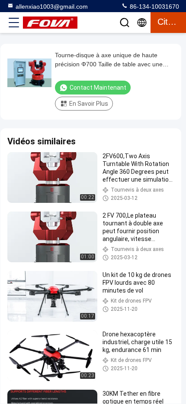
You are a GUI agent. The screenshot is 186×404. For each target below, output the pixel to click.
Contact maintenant (98, 87)
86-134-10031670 (153, 6)
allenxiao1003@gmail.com (52, 6)
